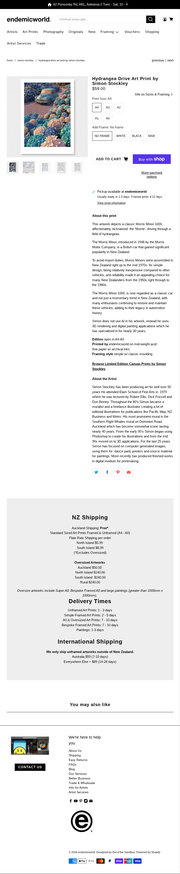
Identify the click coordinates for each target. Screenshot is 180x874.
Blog (72, 769)
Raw (151, 136)
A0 (108, 118)
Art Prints (30, 32)
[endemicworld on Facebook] (71, 802)
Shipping (152, 32)
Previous (158, 60)
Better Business (79, 778)
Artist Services (19, 43)
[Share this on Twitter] (96, 472)
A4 (97, 107)
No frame (102, 136)
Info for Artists (78, 787)
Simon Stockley (26, 60)
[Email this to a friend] (129, 472)
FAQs (72, 764)
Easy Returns (78, 760)
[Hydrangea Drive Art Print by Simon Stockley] (47, 116)
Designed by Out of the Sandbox (115, 852)
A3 (108, 107)
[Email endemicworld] (91, 802)
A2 (119, 107)
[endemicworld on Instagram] (86, 802)
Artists (12, 32)
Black (137, 136)
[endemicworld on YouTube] (76, 802)
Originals (76, 32)
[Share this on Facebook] (107, 472)
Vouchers (132, 32)
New (92, 32)
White (121, 136)
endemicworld (86, 852)
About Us (75, 750)
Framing (107, 32)
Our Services (78, 773)
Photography (53, 32)
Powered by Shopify (148, 852)
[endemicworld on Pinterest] (81, 802)
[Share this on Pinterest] (118, 472)
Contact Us (30, 767)
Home (10, 60)
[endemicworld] (29, 19)
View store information (111, 203)
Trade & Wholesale (82, 783)
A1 (97, 118)
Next (170, 60)
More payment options (151, 174)
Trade (40, 43)
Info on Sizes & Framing (152, 94)
